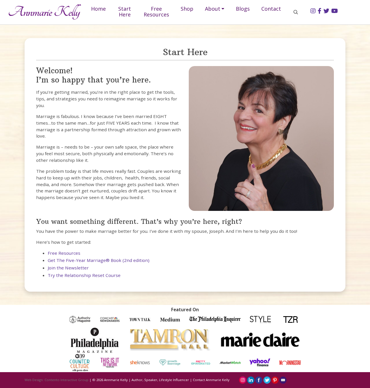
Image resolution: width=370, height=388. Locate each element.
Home (98, 8)
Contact (271, 8)
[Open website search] (295, 11)
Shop (187, 8)
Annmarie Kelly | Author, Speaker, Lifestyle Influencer (146, 380)
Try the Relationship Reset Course (84, 275)
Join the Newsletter (68, 268)
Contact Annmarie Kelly (211, 380)
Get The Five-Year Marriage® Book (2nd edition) (98, 260)
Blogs (243, 8)
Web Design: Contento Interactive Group (56, 380)
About (212, 8)
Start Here (124, 11)
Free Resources (156, 11)
